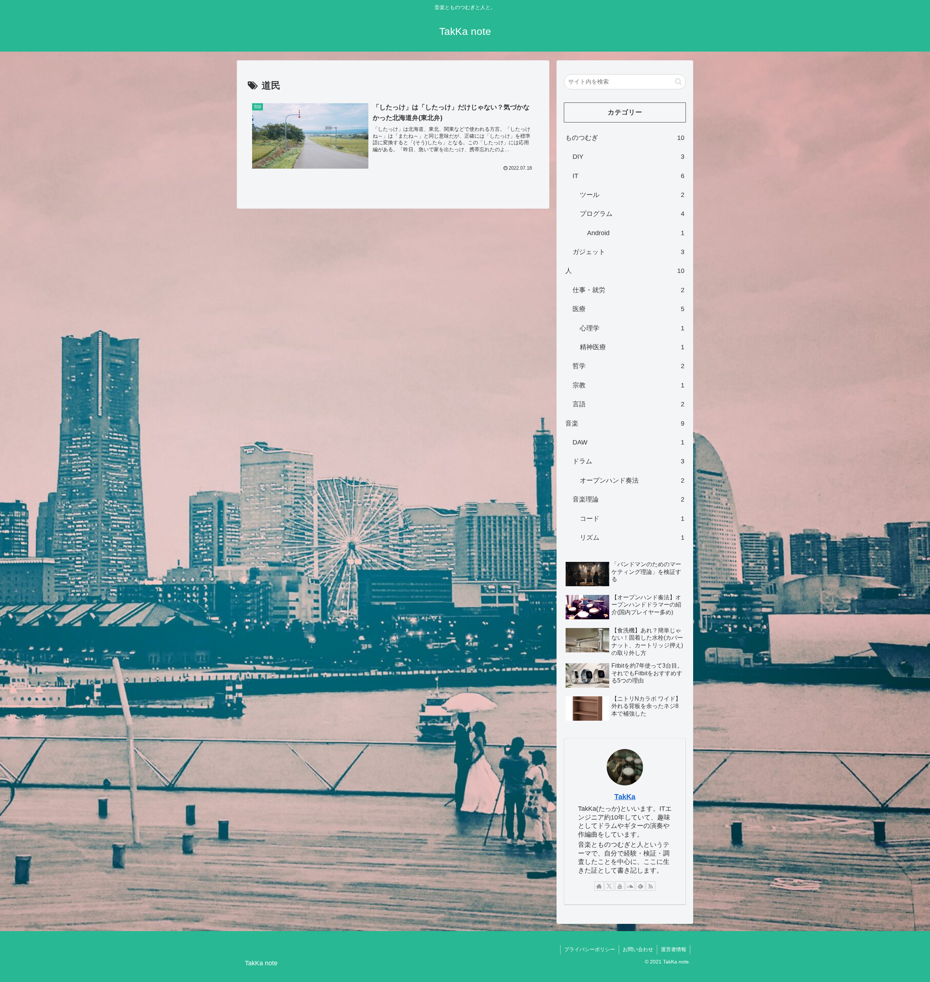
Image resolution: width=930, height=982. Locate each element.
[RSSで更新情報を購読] (650, 886)
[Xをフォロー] (609, 886)
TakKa (624, 797)
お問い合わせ (638, 949)
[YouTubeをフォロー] (619, 886)
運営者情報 (673, 949)
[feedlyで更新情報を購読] (640, 886)
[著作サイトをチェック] (599, 886)
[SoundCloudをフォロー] (630, 886)
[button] (678, 81)
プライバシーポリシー (589, 949)
